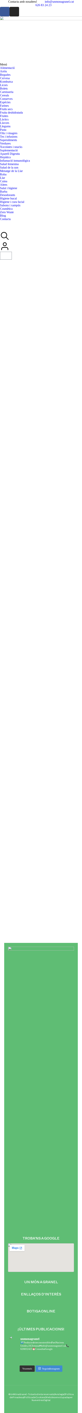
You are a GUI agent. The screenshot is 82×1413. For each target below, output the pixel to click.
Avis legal (60, 1394)
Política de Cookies (34, 1397)
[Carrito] (6, 256)
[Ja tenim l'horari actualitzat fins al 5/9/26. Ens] (41, 1356)
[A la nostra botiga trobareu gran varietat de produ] (41, 1361)
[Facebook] (5, 11)
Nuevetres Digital (41, 1400)
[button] (41, 64)
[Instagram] (14, 11)
